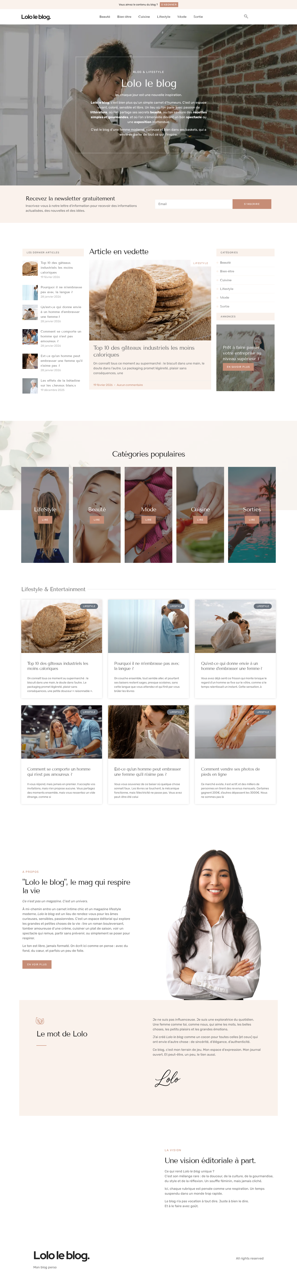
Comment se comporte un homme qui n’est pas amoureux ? (61, 336)
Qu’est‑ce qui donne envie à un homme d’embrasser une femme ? (61, 312)
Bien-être (124, 17)
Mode (181, 17)
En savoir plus (238, 366)
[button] (246, 17)
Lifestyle (163, 17)
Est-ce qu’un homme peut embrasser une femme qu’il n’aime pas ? (62, 360)
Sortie (198, 17)
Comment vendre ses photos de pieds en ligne (230, 772)
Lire (45, 519)
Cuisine (144, 17)
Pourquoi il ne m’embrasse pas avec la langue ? (146, 666)
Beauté (104, 17)
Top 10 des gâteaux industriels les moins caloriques (57, 267)
